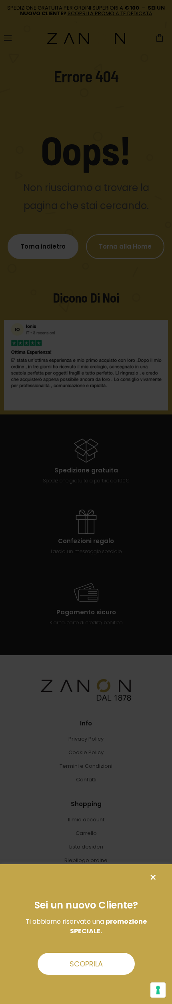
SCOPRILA (86, 964)
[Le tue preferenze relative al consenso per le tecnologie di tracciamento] (158, 990)
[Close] (153, 877)
